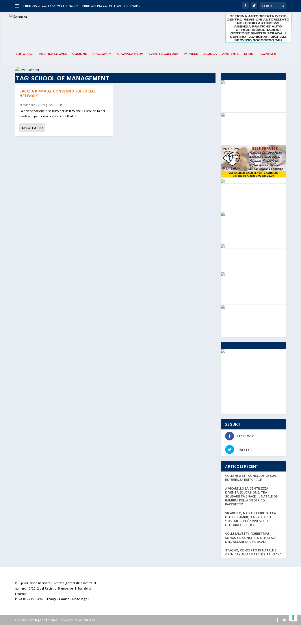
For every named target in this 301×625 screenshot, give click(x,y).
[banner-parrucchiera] (253, 215)
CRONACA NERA (130, 54)
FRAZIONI (100, 54)
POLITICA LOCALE (53, 54)
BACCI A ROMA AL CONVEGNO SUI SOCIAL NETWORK (57, 93)
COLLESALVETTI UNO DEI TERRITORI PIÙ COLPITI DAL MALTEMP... (91, 6)
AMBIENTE (230, 54)
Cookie (64, 599)
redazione (28, 105)
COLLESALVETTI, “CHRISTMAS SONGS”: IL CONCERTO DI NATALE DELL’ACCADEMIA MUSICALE (250, 537)
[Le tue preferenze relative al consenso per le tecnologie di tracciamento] (293, 617)
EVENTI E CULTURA (163, 54)
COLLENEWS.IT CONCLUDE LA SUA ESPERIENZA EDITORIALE (250, 477)
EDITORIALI (24, 54)
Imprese (191, 54)
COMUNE (79, 54)
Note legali (80, 599)
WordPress (87, 620)
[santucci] (253, 182)
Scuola (210, 54)
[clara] (253, 308)
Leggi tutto (32, 128)
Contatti (268, 54)
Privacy (50, 599)
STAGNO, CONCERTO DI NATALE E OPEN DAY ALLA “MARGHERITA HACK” (253, 552)
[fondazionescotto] (253, 275)
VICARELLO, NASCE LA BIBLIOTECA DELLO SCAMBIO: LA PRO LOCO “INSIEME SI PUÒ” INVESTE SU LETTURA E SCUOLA (250, 519)
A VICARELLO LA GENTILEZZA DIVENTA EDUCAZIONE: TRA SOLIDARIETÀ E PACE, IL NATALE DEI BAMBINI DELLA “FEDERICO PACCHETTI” (252, 496)
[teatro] (253, 116)
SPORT (249, 54)
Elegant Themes (45, 620)
